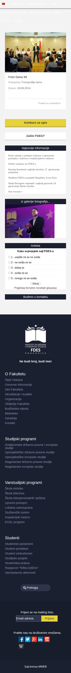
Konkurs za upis (35, 122)
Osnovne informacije (18, 384)
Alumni (46, 12)
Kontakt (17, 20)
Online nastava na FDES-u (22, 164)
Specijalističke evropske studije (25, 457)
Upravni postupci (16, 503)
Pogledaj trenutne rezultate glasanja (35, 287)
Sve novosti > (15, 191)
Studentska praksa (17, 563)
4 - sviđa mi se (19, 273)
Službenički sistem (17, 512)
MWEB (42, 666)
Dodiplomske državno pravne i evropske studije (31, 446)
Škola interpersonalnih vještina (25, 498)
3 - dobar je (17, 267)
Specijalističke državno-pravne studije (29, 452)
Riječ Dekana (14, 380)
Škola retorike (14, 488)
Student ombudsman (18, 553)
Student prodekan (16, 548)
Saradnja (11, 418)
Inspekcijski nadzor (17, 517)
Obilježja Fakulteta (17, 404)
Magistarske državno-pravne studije (28, 462)
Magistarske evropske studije (24, 466)
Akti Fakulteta (14, 389)
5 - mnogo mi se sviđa (24, 278)
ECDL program (15, 522)
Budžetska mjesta (16, 408)
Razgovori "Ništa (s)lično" (21, 568)
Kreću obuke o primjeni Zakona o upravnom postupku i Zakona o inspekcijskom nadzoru (31, 157)
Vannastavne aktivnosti (20, 572)
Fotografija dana (32, 82)
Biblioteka (11, 413)
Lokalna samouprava (19, 507)
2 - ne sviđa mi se (21, 262)
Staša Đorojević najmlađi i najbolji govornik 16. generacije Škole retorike (32, 184)
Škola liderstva (14, 493)
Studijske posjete (16, 558)
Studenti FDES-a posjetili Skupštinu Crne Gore (32, 177)
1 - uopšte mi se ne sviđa (25, 257)
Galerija (6, 20)
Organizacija (13, 399)
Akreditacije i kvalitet (18, 394)
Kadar (53, 4)
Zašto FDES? (35, 136)
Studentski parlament (19, 544)
